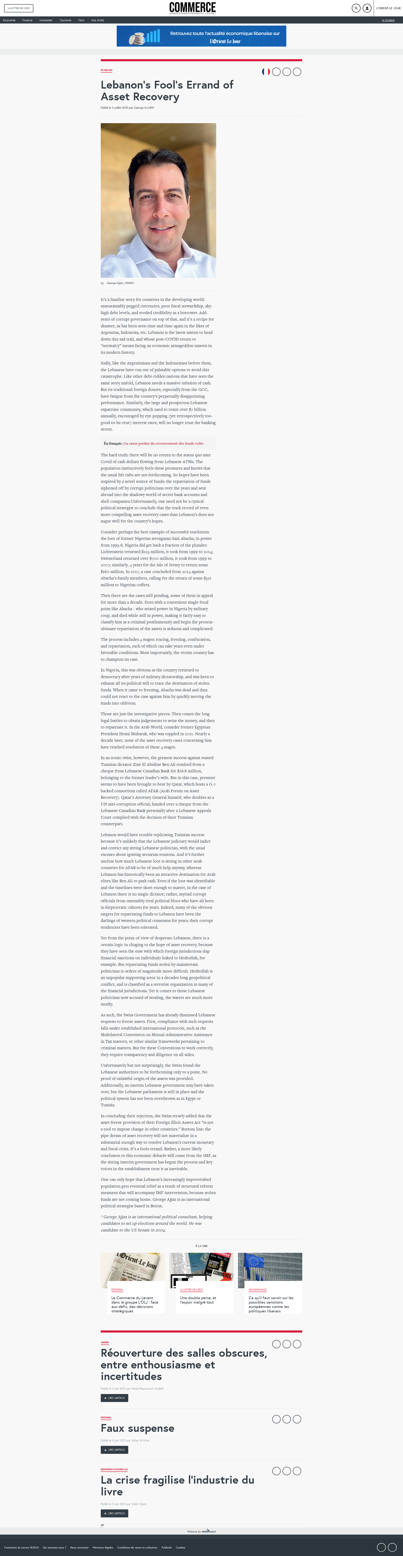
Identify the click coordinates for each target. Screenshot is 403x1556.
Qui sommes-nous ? (54, 1547)
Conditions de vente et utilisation (137, 1547)
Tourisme (65, 20)
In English (388, 20)
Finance (27, 20)
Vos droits (98, 20)
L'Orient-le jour (388, 8)
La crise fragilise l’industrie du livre (177, 1485)
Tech (81, 20)
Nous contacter (79, 1547)
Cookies (180, 1547)
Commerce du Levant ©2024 (21, 1547)
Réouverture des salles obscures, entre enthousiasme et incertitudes (184, 1364)
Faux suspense (137, 1428)
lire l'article (116, 1398)
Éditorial (106, 1418)
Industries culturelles (114, 1470)
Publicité (167, 1547)
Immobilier (45, 20)
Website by (194, 1531)
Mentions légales (103, 1547)
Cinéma (105, 1343)
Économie (9, 20)
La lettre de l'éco (19, 8)
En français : (154, 443)
